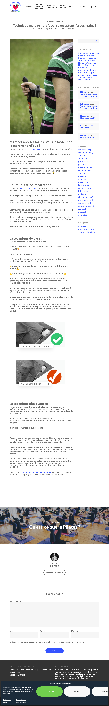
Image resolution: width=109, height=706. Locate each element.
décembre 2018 (85, 197)
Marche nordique (55, 21)
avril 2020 (82, 179)
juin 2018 (82, 209)
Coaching (82, 226)
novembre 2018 (85, 200)
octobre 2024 (84, 150)
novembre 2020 (85, 167)
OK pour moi (49, 691)
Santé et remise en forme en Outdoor (87, 59)
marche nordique (33, 149)
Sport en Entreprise (19, 675)
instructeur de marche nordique (36, 472)
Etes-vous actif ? (87, 118)
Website (75, 631)
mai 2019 (82, 194)
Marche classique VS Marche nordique (87, 71)
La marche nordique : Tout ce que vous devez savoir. (88, 77)
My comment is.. (17, 601)
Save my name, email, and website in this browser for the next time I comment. (48, 642)
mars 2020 (83, 182)
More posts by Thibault (54, 572)
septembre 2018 (86, 206)
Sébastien (84, 104)
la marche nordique (28, 188)
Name (13, 631)
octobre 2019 (84, 188)
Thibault (38, 28)
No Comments (69, 28)
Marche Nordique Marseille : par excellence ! (30, 671)
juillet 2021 (83, 161)
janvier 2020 (83, 185)
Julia (82, 126)
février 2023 (84, 159)
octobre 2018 (84, 203)
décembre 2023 (85, 153)
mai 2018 (82, 212)
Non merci (77, 691)
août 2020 (83, 173)
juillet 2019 (83, 191)
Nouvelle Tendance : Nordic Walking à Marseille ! (87, 65)
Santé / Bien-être (86, 232)
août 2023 (82, 156)
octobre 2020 (84, 170)
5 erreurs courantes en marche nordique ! (88, 54)
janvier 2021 (83, 164)
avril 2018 (82, 215)
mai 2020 (82, 176)
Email (43, 631)
